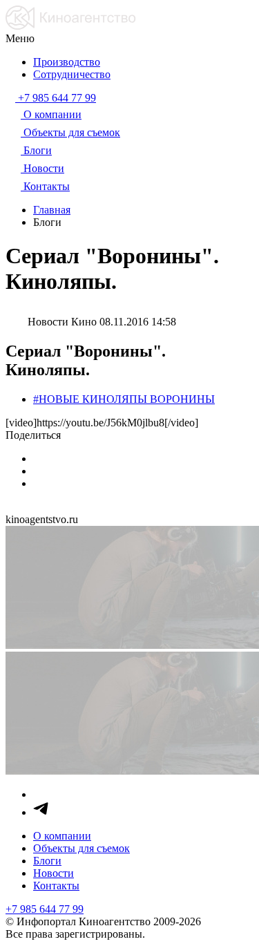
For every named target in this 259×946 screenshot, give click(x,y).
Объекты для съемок (81, 848)
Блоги (47, 861)
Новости (53, 873)
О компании (62, 836)
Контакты (56, 885)
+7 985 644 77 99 (45, 909)
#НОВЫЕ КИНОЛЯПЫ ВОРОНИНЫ (124, 399)
